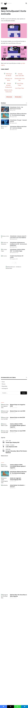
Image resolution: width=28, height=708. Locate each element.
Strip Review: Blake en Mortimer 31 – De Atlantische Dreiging (18, 114)
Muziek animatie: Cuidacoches (8, 90)
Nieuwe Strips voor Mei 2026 (17, 417)
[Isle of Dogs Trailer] (19, 85)
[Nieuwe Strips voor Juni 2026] (5, 413)
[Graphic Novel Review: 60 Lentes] (5, 258)
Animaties (4, 8)
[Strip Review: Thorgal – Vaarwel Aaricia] (5, 122)
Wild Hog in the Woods (8, 79)
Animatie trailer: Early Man (19, 79)
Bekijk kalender (4, 455)
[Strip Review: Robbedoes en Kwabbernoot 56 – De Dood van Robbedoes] (5, 244)
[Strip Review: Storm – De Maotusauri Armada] (5, 109)
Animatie (9, 97)
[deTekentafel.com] (8, 3)
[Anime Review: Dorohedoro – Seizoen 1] (5, 538)
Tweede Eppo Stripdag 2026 (12, 442)
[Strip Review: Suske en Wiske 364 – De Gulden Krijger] (5, 251)
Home (3, 381)
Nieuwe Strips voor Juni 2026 (17, 411)
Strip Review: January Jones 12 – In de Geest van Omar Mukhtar (18, 236)
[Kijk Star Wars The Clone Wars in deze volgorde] (5, 648)
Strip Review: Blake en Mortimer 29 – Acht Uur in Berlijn (18, 127)
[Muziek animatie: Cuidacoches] (8, 87)
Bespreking (4, 386)
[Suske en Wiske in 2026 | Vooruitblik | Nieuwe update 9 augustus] (5, 426)
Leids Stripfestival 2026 (11, 446)
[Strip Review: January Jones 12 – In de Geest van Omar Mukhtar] (5, 238)
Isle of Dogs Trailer (19, 88)
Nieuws (3, 384)
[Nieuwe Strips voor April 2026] (5, 433)
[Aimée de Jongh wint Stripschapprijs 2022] (5, 480)
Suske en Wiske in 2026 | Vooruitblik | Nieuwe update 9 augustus (17, 425)
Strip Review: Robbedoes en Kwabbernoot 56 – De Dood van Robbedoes (18, 244)
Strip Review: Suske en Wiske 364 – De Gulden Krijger (17, 250)
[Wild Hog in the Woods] (8, 75)
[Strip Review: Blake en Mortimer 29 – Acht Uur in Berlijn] (5, 180)
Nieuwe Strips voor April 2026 (17, 431)
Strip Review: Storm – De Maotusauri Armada (16, 108)
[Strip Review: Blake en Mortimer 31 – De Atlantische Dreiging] (5, 115)
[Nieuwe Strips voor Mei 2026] (5, 419)
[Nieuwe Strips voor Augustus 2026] (5, 406)
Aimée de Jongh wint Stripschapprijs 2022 (15, 478)
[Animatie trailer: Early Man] (19, 75)
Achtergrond (5, 388)
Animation (18, 97)
